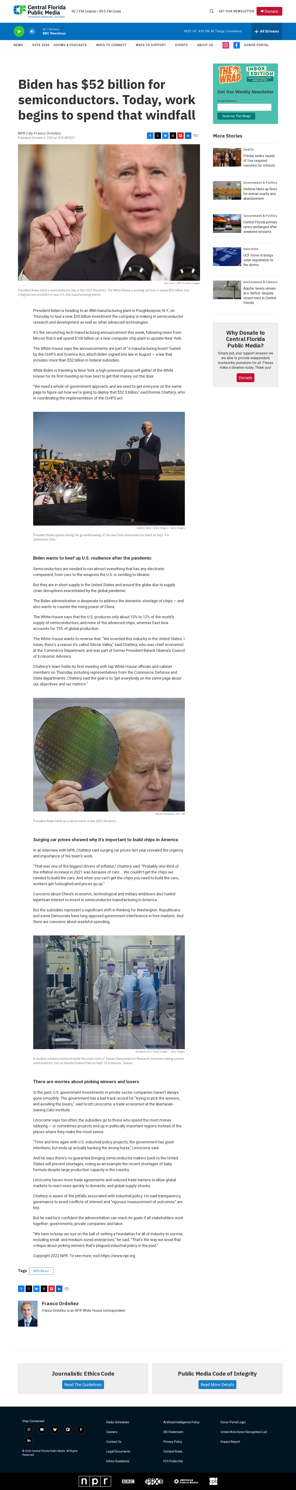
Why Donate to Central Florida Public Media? (245, 339)
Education (250, 249)
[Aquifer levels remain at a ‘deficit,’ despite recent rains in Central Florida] (227, 290)
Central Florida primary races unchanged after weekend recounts (260, 227)
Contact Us (113, 1441)
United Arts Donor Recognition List (244, 1432)
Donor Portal (256, 45)
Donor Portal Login (233, 1422)
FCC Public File (173, 1461)
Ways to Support (151, 45)
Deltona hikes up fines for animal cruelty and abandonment (260, 194)
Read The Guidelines (83, 1384)
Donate (271, 11)
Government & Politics (260, 183)
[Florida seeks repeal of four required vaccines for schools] (227, 157)
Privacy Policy (172, 1441)
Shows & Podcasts (70, 45)
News (18, 45)
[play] (19, 31)
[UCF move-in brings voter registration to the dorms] (227, 256)
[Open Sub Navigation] (26, 45)
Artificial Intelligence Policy (181, 1422)
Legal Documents (118, 1451)
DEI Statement (173, 1432)
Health (248, 149)
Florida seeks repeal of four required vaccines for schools (259, 160)
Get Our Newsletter (236, 11)
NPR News (41, 1271)
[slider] (39, 31)
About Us (205, 45)
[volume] (32, 31)
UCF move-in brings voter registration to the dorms (258, 260)
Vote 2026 (40, 45)
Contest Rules (172, 1451)
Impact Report (230, 1441)
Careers (111, 1432)
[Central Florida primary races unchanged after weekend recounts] (227, 223)
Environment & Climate (260, 282)
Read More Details (217, 1384)
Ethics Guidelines (117, 1461)
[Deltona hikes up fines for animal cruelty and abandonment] (227, 190)
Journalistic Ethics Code (83, 1373)
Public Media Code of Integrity (217, 1373)
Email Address (228, 101)
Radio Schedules (117, 1422)
